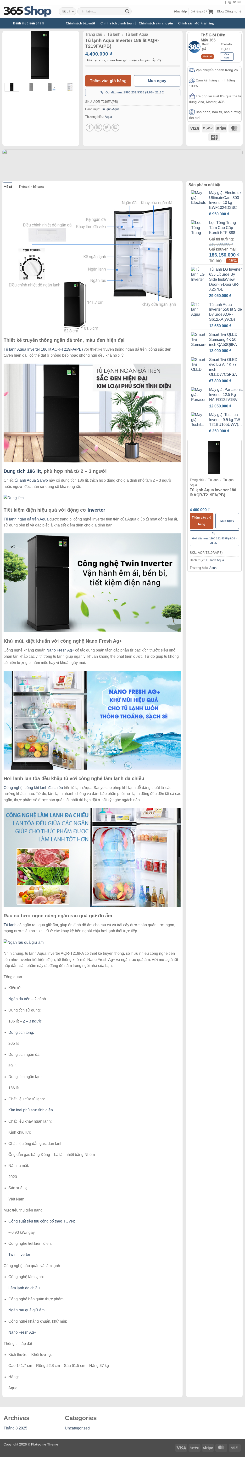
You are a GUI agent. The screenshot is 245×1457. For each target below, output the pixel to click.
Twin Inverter (19, 1254)
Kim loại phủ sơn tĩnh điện (30, 1110)
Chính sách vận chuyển (156, 23)
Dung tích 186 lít (22, 471)
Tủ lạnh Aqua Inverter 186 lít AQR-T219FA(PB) (43, 349)
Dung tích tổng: (21, 1032)
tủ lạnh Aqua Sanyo (31, 480)
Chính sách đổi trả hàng (196, 23)
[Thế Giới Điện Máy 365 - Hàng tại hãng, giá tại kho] (27, 11)
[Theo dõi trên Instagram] (229, 2)
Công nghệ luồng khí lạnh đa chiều (33, 788)
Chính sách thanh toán (117, 23)
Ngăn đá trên (19, 999)
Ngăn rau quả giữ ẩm (26, 1310)
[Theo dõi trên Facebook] (225, 2)
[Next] (69, 55)
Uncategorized (77, 1428)
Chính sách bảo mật (80, 23)
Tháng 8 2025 (15, 1428)
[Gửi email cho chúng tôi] (239, 2)
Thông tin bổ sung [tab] (31, 187)
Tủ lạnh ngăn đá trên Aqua (26, 519)
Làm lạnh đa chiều (24, 1288)
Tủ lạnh (113, 34)
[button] (180, 11)
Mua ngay (157, 81)
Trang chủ (93, 34)
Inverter (96, 510)
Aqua (108, 117)
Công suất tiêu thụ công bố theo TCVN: (41, 1221)
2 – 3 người (33, 1021)
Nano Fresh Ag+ (60, 650)
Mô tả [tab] (8, 187)
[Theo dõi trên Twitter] (234, 2)
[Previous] (12, 55)
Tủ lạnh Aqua (136, 34)
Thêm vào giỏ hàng (108, 81)
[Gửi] (127, 11)
